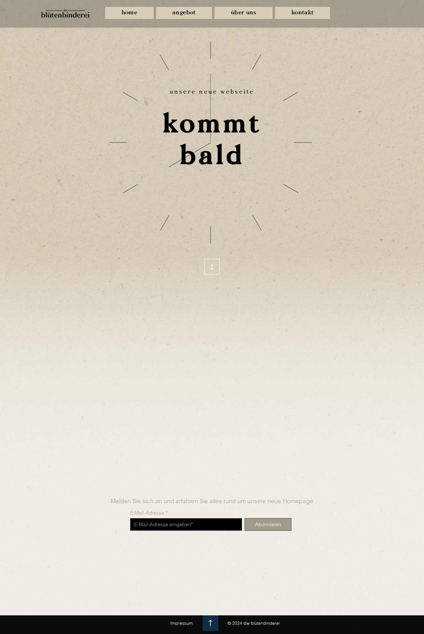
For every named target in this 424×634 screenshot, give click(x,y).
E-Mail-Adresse (147, 512)
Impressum (181, 623)
